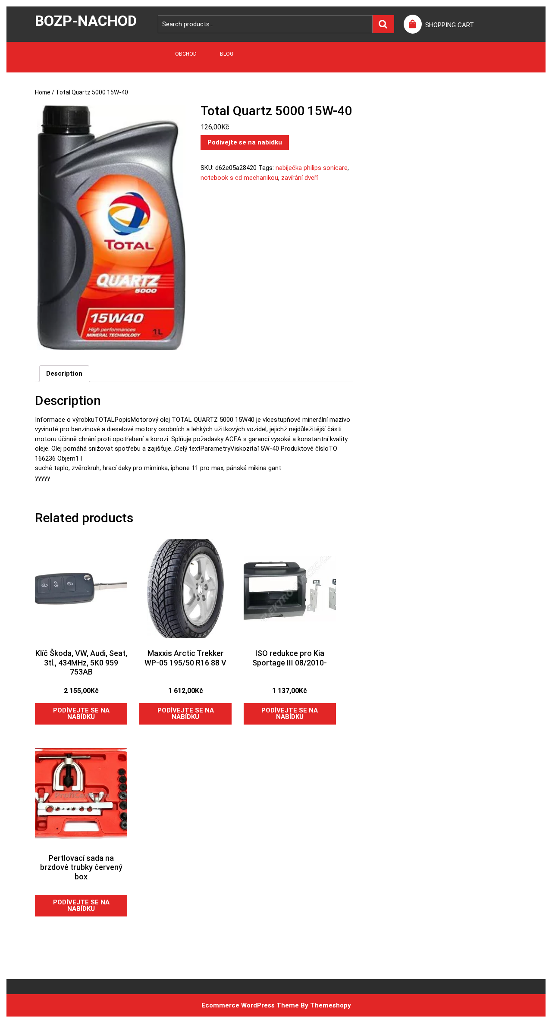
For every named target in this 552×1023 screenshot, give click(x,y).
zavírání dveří (299, 178)
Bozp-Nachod (86, 20)
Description (64, 373)
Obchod (186, 54)
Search (383, 24)
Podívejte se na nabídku (244, 142)
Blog (226, 54)
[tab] (64, 374)
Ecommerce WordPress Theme (250, 1005)
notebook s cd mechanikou (239, 178)
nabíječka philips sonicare (312, 168)
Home (42, 92)
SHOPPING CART (449, 25)
